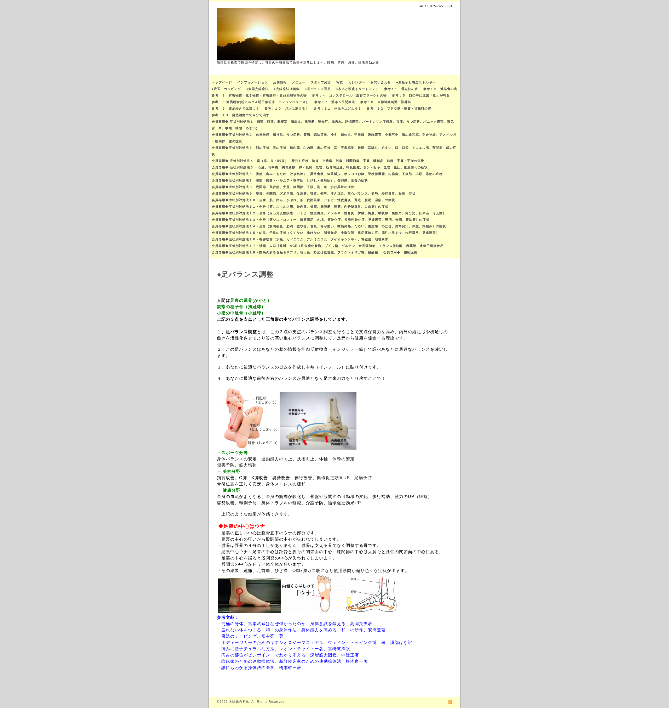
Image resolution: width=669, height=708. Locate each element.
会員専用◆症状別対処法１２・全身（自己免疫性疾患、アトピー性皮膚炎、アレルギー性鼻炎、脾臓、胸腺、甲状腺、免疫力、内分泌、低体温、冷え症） (329, 213)
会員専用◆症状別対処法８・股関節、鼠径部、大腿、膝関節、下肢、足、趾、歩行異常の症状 (283, 187)
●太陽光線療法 (257, 89)
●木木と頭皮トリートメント (357, 89)
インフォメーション (252, 82)
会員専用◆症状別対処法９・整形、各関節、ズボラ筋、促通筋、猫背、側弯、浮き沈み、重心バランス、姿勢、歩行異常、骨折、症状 (314, 193)
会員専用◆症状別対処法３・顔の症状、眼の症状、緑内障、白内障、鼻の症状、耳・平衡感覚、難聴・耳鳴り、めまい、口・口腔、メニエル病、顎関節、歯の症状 (334, 151)
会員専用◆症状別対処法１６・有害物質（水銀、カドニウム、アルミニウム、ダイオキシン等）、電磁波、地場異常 (300, 239)
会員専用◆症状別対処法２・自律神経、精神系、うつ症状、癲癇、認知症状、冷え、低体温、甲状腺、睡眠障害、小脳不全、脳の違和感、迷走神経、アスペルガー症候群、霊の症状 (334, 138)
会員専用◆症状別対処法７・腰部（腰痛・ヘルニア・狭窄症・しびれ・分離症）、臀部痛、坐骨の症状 (290, 180)
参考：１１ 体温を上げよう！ (337, 108)
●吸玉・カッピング (226, 89)
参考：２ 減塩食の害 (440, 89)
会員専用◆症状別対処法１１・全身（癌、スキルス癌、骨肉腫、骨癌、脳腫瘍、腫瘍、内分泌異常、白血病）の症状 (300, 206)
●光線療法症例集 (287, 89)
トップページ (222, 82)
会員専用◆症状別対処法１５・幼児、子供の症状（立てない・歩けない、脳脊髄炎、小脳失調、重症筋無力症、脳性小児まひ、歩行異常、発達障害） (325, 233)
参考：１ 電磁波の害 (401, 89)
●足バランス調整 (318, 89)
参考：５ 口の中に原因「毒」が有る (421, 95)
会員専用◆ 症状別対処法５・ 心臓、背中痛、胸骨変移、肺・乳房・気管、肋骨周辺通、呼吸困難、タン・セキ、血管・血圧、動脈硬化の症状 (320, 167)
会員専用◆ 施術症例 (400, 252)
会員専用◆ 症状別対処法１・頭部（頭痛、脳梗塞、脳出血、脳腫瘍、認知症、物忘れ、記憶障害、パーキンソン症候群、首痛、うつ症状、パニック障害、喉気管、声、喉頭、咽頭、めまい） (333, 125)
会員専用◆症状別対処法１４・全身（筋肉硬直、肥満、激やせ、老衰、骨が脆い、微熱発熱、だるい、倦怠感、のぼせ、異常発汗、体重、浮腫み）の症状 (329, 226)
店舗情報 (280, 82)
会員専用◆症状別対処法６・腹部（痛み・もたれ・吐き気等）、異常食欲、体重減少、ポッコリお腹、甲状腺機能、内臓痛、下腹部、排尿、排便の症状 (327, 174)
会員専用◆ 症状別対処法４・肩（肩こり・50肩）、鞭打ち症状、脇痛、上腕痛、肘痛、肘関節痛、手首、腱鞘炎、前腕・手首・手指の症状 (318, 161)
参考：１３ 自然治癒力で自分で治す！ (242, 115)
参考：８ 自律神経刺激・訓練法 (385, 102)
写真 (339, 82)
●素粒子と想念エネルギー (416, 82)
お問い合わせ (381, 82)
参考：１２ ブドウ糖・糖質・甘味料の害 (399, 108)
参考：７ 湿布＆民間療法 (334, 102)
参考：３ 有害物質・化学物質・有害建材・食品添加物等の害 (259, 95)
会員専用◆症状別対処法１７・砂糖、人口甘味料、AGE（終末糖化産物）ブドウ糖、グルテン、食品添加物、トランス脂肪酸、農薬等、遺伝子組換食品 (327, 246)
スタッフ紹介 (321, 82)
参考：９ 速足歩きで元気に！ (235, 108)
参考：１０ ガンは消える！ (286, 108)
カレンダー (356, 82)
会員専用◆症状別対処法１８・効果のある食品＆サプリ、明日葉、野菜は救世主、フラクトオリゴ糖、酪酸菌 (295, 252)
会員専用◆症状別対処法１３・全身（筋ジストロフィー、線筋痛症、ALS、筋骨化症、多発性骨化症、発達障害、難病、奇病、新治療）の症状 (320, 220)
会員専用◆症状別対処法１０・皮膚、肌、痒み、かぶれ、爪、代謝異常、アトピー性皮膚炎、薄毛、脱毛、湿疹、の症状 (303, 200)
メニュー (298, 82)
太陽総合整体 (239, 702)
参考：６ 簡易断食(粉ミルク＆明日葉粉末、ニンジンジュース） (260, 102)
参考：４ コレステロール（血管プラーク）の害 (349, 95)
